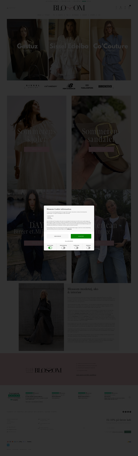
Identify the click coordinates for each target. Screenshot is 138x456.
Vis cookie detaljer (69, 241)
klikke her (69, 229)
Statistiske (88, 245)
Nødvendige (50, 245)
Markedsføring (63, 245)
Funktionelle (76, 245)
